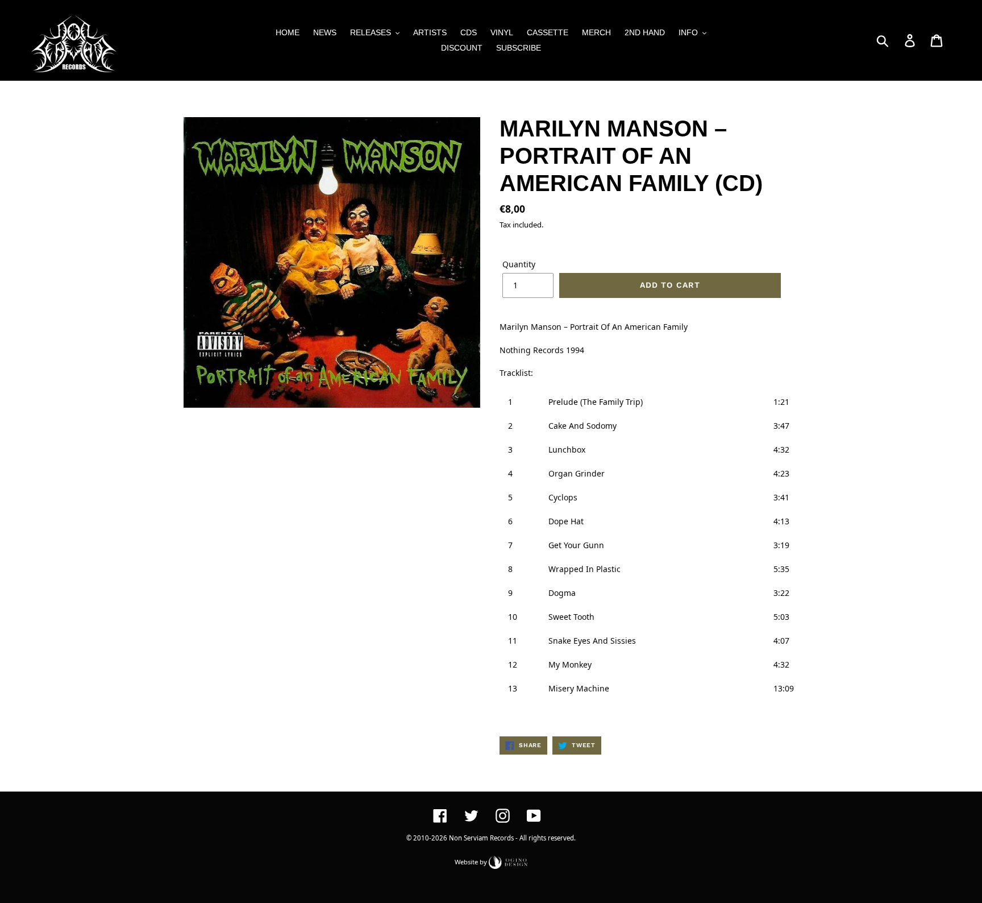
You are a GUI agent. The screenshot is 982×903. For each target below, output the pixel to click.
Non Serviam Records (481, 838)
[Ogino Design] (508, 861)
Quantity (518, 264)
